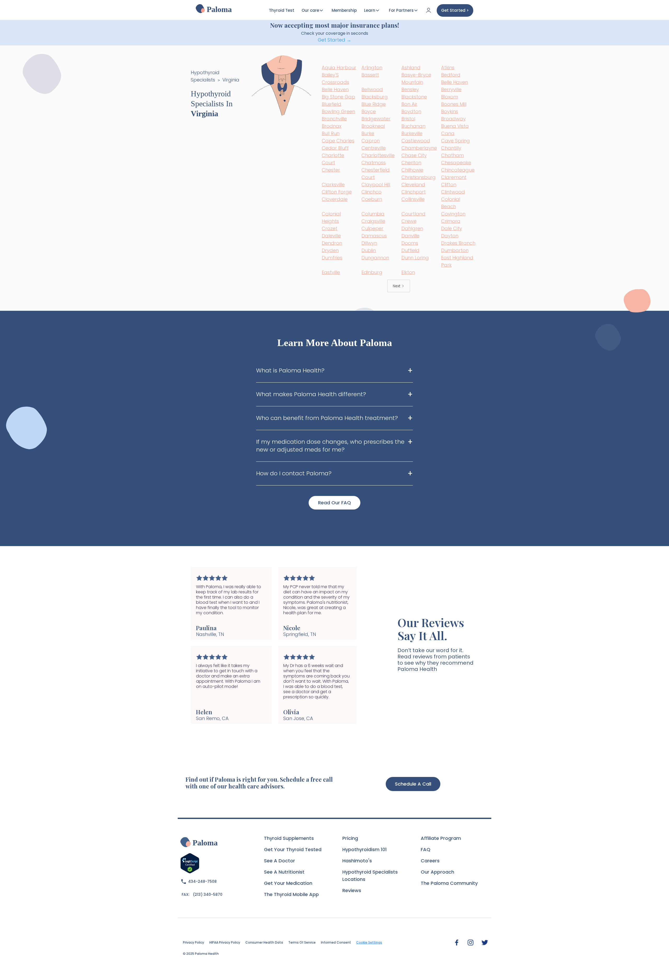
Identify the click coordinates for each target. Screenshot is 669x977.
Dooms (409, 243)
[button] (201, 645)
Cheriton (411, 162)
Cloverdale (335, 199)
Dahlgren (412, 228)
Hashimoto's (357, 860)
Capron (370, 140)
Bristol (408, 118)
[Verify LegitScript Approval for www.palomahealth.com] (189, 862)
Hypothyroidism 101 (364, 849)
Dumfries (332, 257)
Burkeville (412, 133)
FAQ (425, 849)
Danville (410, 235)
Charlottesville (378, 155)
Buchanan (413, 126)
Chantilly (451, 148)
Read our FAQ (334, 502)
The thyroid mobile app (291, 894)
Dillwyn (369, 243)
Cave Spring (455, 140)
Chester (331, 170)
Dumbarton (455, 250)
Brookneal (373, 126)
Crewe (409, 221)
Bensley (410, 89)
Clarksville (333, 184)
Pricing (350, 838)
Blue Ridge (373, 104)
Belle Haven (454, 82)
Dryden (330, 250)
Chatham (452, 155)
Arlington (371, 67)
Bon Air (409, 104)
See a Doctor (279, 860)
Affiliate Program (441, 838)
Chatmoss (373, 162)
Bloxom (449, 96)
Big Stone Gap (338, 96)
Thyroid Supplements (289, 838)
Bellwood (372, 89)
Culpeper (372, 228)
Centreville (373, 148)
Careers (430, 860)
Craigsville (373, 221)
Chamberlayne (419, 148)
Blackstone (414, 96)
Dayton (449, 235)
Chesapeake (456, 162)
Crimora (450, 221)
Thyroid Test (281, 10)
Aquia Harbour (339, 67)
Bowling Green (338, 111)
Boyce (368, 111)
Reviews (351, 890)
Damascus (374, 235)
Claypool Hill (375, 184)
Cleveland (413, 184)
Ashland (410, 67)
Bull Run (330, 133)
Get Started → (334, 40)
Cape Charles (338, 140)
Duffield (410, 250)
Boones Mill (453, 104)
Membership (344, 10)
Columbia (372, 213)
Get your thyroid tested (292, 849)
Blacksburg (374, 96)
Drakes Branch (458, 243)
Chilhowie (412, 170)
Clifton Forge (337, 192)
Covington (453, 213)
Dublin (368, 250)
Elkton (408, 272)
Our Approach (437, 872)
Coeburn (371, 199)
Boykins (449, 111)
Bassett (370, 75)
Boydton (411, 111)
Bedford (450, 75)
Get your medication (288, 883)
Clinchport (413, 192)
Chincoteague (458, 170)
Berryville (451, 89)
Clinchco (371, 192)
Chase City (414, 155)
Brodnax (331, 126)
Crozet (329, 228)
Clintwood (453, 192)
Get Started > (455, 10)
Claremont (453, 177)
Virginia (230, 80)
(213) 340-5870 (207, 894)
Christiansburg (418, 177)
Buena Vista (455, 126)
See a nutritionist (284, 872)
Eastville (331, 272)
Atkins (447, 67)
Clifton (448, 184)
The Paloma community (449, 883)
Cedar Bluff (335, 148)
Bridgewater (375, 118)
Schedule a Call (413, 784)
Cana (447, 133)
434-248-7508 (202, 881)
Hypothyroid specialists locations (370, 875)
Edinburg (371, 272)
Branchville (334, 118)
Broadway (453, 118)
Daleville (331, 235)
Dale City (451, 228)
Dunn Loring (415, 257)
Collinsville (413, 199)
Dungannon (375, 257)
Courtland (413, 213)
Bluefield (331, 104)
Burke (367, 133)
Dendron (332, 243)
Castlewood (415, 140)
